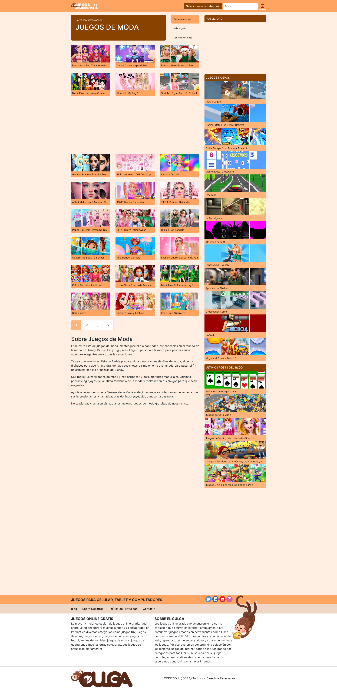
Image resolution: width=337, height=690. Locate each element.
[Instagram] (229, 599)
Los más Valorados (183, 37)
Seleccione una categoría (203, 6)
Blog (74, 609)
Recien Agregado (182, 19)
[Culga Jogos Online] (102, 678)
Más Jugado (180, 28)
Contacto (149, 609)
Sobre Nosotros (92, 609)
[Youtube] (222, 599)
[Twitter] (208, 599)
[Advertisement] (135, 125)
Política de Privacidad (123, 609)
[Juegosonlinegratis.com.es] (84, 5)
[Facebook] (215, 599)
